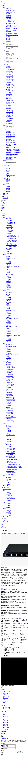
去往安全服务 (9, 444)
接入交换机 (8, 82)
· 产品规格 (8, 263)
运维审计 (8, 38)
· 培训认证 (8, 512)
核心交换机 (8, 66)
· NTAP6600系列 (10, 421)
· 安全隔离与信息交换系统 (12, 241)
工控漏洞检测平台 (10, 54)
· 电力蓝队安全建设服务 (11, 462)
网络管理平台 (9, 117)
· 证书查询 (8, 515)
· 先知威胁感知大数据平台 (12, 246)
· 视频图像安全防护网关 (11, 240)
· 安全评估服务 (9, 474)
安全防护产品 (9, 13)
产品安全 (8, 176)
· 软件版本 (8, 505)
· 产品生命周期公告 (10, 498)
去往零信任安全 (10, 345)
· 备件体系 (8, 494)
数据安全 (5, 43)
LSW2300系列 (9, 113)
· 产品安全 (8, 500)
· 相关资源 (8, 264)
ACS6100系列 (9, 97)
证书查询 (8, 191)
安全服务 (5, 129)
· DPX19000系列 (10, 369)
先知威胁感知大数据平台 (12, 35)
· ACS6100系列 (9, 395)
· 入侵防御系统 (9, 231)
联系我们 (5, 724)
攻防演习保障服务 (10, 142)
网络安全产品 (6, 7)
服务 (4, 166)
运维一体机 (8, 41)
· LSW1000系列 (9, 413)
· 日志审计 (8, 251)
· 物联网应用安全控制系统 (12, 236)
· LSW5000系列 (9, 408)
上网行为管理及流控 (11, 26)
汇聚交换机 (8, 74)
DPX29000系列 (9, 67)
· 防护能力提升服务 (10, 449)
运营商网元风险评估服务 (12, 154)
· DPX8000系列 (9, 371)
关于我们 (5, 198)
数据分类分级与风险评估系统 (12, 46)
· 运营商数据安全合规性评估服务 (14, 467)
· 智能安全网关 (9, 230)
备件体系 (8, 170)
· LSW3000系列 (9, 410)
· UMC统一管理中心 (11, 417)
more (17, 589)
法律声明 (3, 740)
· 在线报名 (8, 513)
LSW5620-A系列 (10, 79)
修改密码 (3, 207)
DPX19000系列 (9, 71)
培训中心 (5, 184)
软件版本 (8, 181)
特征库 (7, 183)
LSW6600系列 (9, 76)
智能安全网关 (9, 18)
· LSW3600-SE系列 (10, 400)
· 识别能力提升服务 (10, 448)
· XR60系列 (8, 403)
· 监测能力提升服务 (10, 451)
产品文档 (8, 180)
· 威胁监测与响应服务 (11, 472)
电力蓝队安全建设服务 (11, 147)
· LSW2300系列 (9, 412)
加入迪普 (5, 722)
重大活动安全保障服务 (11, 144)
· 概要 (7, 259)
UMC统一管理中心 (10, 118)
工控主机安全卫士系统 (10, 57)
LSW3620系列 (9, 84)
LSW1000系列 (9, 115)
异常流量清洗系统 (10, 23)
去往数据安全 (9, 256)
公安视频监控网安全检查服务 (13, 149)
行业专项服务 (9, 145)
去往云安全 (8, 477)
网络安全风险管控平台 (11, 33)
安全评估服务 (9, 159)
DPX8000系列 (9, 72)
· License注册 (9, 497)
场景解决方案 (6, 707)
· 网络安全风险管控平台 (11, 245)
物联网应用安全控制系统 (12, 25)
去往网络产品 (9, 363)
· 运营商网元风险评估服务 (12, 469)
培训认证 (8, 188)
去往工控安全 (9, 292)
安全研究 (5, 193)
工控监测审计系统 (10, 53)
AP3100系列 (9, 95)
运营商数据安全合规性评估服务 (13, 152)
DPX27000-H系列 (10, 69)
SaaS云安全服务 (10, 155)
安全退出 (3, 208)
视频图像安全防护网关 (11, 28)
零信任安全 (6, 60)
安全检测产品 (9, 8)
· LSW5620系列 (9, 379)
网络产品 (5, 64)
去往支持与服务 (7, 489)
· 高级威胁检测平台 (10, 223)
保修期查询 (8, 171)
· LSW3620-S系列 (10, 384)
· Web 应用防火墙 (10, 233)
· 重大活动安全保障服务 (11, 459)
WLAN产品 (8, 92)
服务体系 (8, 168)
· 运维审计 (8, 250)
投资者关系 (6, 727)
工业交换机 (8, 108)
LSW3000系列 (9, 112)
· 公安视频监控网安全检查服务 (13, 464)
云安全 (5, 160)
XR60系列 (8, 105)
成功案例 (5, 725)
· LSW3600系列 (9, 385)
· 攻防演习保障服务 (10, 458)
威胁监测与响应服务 (11, 157)
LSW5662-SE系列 (10, 100)
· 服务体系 (8, 492)
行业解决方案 (6, 709)
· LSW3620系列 (9, 382)
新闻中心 (5, 520)
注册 (2, 526)
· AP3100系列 (9, 394)
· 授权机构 (8, 510)
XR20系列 (8, 107)
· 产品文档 (8, 503)
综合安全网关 (9, 15)
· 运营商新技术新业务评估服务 (13, 466)
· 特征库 (8, 507)
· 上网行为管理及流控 (11, 238)
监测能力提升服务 (10, 136)
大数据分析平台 (10, 31)
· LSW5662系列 (9, 376)
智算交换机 (8, 89)
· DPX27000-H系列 (10, 367)
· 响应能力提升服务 (10, 453)
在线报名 (8, 189)
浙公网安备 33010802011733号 (19, 741)
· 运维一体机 (9, 253)
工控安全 (5, 50)
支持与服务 (6, 165)
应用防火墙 (8, 17)
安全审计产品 (9, 36)
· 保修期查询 (9, 495)
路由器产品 (8, 103)
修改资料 (3, 205)
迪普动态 (5, 196)
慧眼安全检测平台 (10, 10)
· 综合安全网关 (9, 227)
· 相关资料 (8, 484)
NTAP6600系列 (9, 123)
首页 (4, 4)
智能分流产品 (9, 120)
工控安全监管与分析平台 (11, 55)
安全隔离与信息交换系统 (12, 30)
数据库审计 (8, 48)
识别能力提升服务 (10, 132)
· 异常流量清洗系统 (10, 235)
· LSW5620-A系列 (10, 377)
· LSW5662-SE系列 (10, 399)
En (1, 211)
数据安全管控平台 (10, 44)
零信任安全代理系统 (10, 61)
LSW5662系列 (9, 77)
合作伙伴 (5, 194)
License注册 (8, 173)
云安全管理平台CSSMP (11, 162)
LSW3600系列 (9, 87)
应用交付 (5, 125)
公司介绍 (5, 721)
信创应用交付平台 (10, 127)
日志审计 (8, 40)
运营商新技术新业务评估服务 (13, 150)
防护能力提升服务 (10, 134)
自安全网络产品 (10, 98)
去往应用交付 (9, 425)
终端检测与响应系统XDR (11, 63)
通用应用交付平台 (10, 126)
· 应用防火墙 (9, 228)
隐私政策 (5, 729)
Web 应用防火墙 (10, 22)
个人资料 (3, 203)
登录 (2, 524)
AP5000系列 (9, 94)
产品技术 (5, 5)
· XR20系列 (8, 405)
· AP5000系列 (9, 392)
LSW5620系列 (9, 80)
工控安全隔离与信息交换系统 (12, 58)
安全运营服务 (9, 131)
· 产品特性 (8, 261)
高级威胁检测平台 (10, 12)
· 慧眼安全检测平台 (10, 222)
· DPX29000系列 (10, 366)
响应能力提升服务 (10, 137)
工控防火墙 (8, 51)
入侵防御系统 (9, 20)
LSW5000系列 (9, 110)
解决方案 (5, 163)
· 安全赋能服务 (9, 454)
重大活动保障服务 (10, 141)
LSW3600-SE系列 (10, 102)
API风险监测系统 (9, 47)
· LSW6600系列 (9, 374)
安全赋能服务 (9, 139)
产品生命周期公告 (10, 175)
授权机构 (8, 186)
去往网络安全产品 (10, 218)
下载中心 (5, 178)
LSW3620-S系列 (10, 85)
